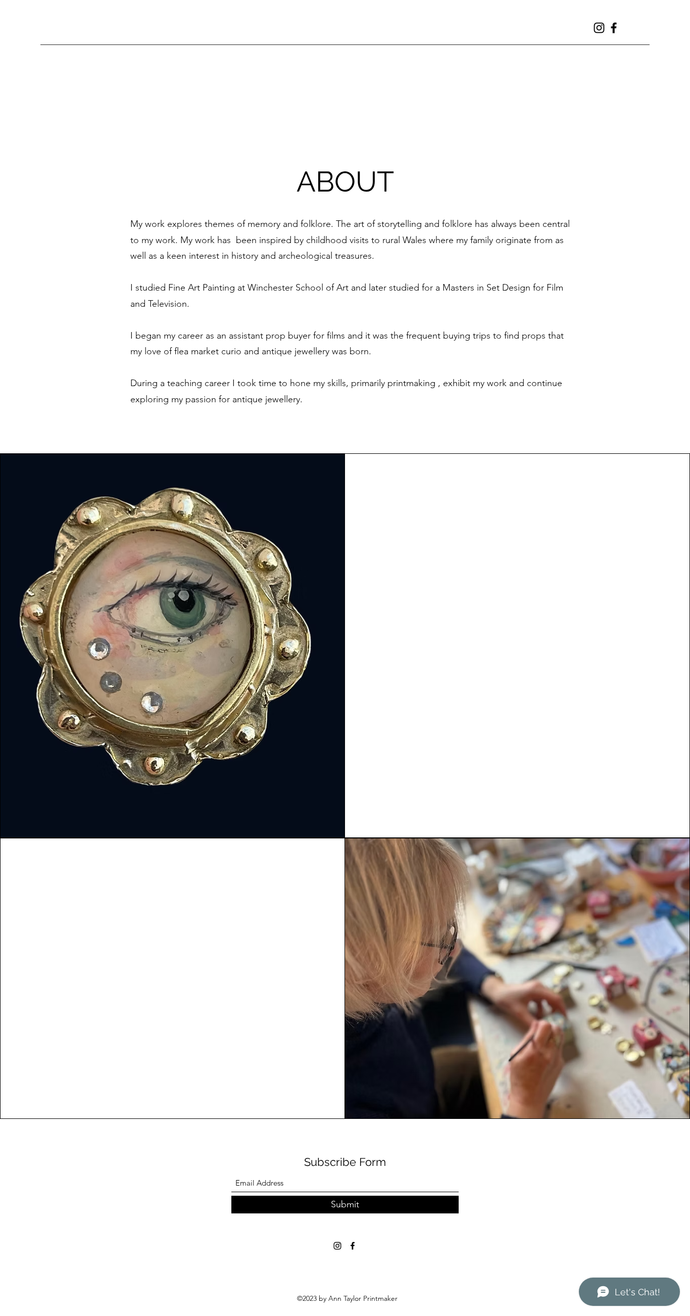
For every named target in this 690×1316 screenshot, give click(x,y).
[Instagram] (599, 28)
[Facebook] (614, 28)
